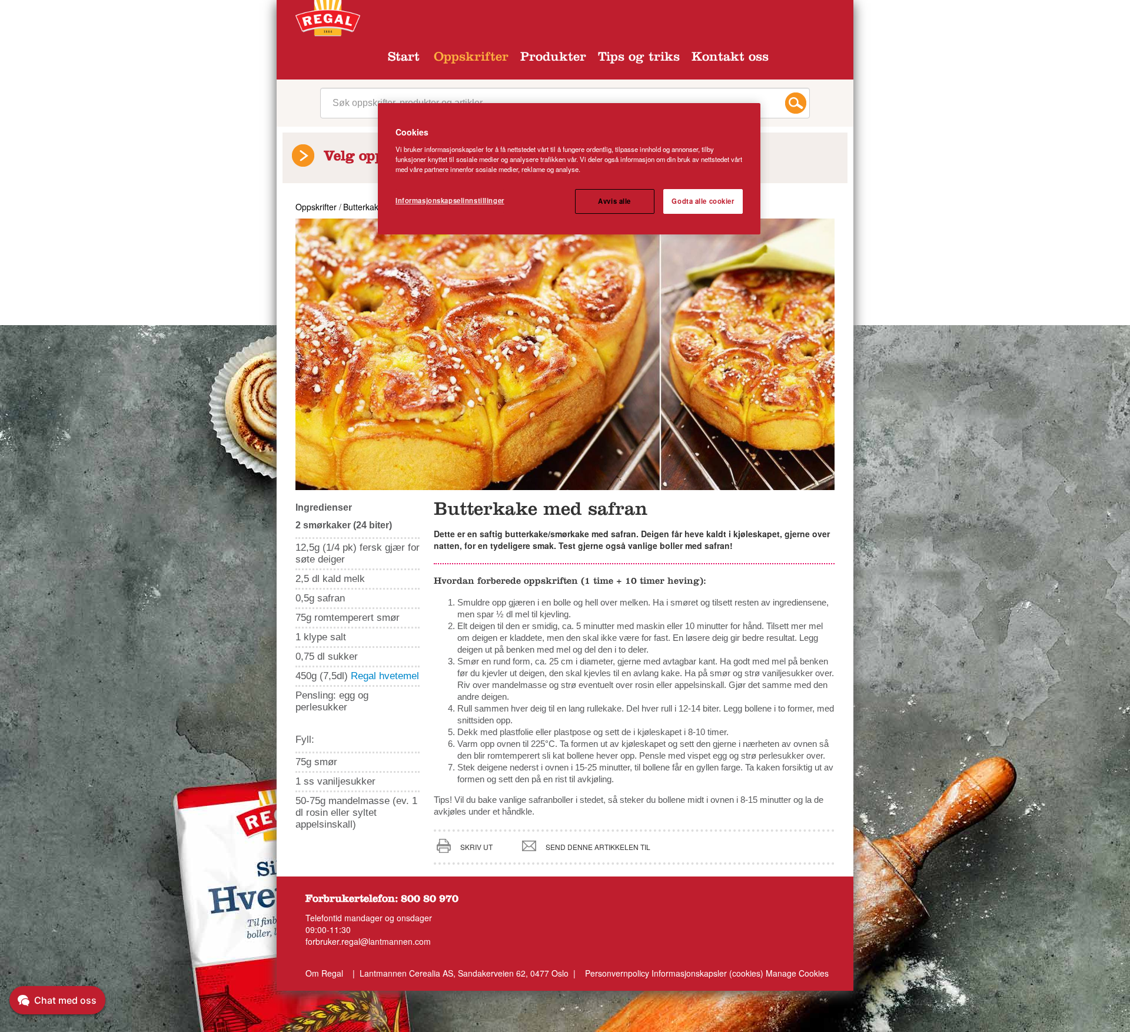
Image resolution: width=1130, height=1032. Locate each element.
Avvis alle (614, 201)
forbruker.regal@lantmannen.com (368, 941)
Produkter (553, 58)
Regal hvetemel (385, 676)
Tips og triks (639, 58)
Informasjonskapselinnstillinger (450, 200)
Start (404, 58)
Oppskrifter (471, 58)
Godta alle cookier (703, 201)
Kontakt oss (730, 58)
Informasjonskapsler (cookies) (709, 973)
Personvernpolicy (617, 973)
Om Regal (324, 973)
